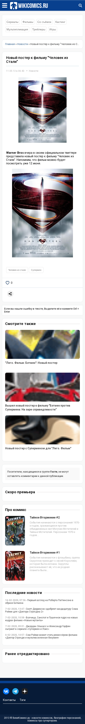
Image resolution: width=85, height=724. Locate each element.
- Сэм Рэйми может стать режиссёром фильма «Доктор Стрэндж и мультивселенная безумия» (41, 636)
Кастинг (60, 21)
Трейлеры (38, 29)
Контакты (9, 700)
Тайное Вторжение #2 (45, 517)
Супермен (36, 270)
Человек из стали (17, 270)
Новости (33, 71)
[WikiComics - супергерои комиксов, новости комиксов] (47, 6)
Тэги (23, 700)
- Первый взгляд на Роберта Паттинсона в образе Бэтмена (39, 601)
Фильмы (28, 21)
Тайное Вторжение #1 (45, 552)
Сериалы (12, 21)
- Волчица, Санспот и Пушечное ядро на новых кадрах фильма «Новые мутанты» (41, 619)
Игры (52, 29)
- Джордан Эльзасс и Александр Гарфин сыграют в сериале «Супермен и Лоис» (37, 627)
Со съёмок (44, 21)
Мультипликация (17, 29)
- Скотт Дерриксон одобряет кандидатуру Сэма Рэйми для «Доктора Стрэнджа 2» (41, 610)
